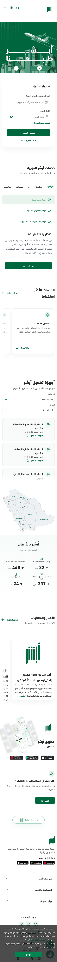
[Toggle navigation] (4, 8)
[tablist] (28, 186)
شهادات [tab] (20, 186)
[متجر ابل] (47, 758)
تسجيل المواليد (42, 323)
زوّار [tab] (29, 186)
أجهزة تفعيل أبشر (39, 382)
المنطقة (51, 394)
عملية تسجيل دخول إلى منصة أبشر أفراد (41, 577)
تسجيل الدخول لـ (32, 820)
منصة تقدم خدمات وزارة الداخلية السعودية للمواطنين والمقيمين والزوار (31, 850)
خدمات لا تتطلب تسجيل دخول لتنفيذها (37, 173)
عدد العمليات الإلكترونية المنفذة (15, 561)
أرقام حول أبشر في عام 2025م (28, 550)
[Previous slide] (39, 68)
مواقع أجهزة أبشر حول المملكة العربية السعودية (33, 388)
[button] (28, 429)
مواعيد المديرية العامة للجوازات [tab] (33, 221)
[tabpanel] (28, 232)
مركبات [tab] (39, 186)
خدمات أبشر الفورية (41, 167)
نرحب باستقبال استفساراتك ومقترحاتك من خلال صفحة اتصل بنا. (31, 787)
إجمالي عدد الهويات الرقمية (41, 561)
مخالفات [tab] (8, 186)
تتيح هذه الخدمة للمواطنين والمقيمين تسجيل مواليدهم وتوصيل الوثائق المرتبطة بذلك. (33, 329)
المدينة (52, 404)
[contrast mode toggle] (35, 924)
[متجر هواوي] (16, 758)
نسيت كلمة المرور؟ (42, 122)
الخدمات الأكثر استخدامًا (44, 292)
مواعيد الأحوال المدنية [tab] (36, 210)
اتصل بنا (45, 800)
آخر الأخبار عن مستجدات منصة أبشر (39, 623)
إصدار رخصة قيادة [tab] (39, 200)
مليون (36, 568)
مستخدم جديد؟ (28, 140)
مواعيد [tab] (50, 186)
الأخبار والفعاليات (43, 617)
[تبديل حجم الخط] (28, 924)
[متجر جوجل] (32, 758)
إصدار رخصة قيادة (40, 233)
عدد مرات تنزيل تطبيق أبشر (16, 577)
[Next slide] (16, 68)
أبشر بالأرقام (28, 543)
